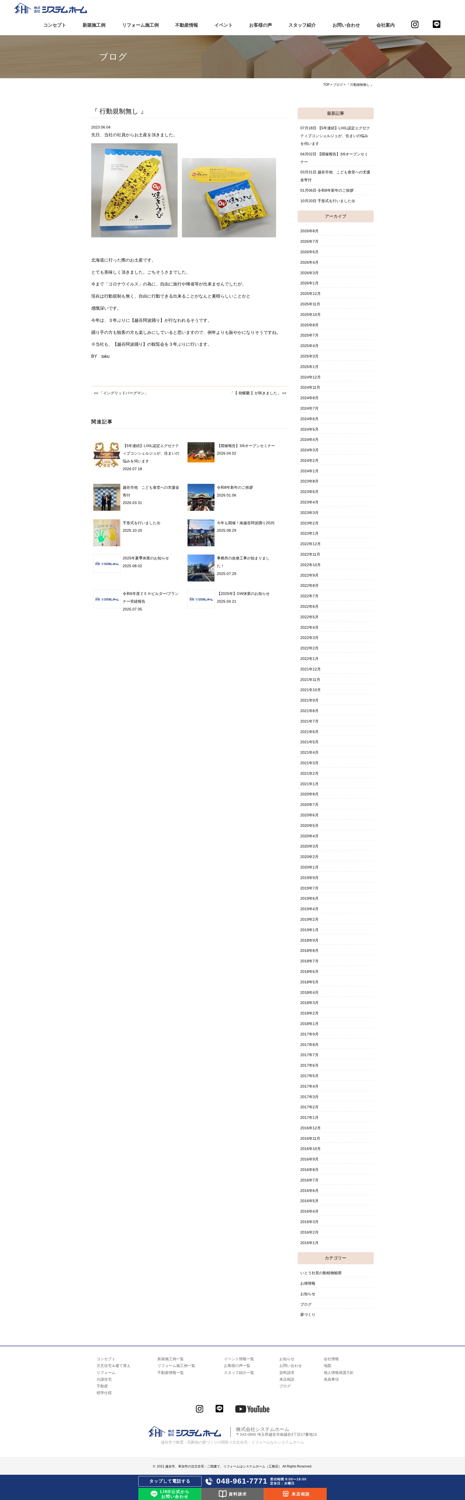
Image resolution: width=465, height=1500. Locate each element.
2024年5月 (309, 429)
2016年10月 (310, 1149)
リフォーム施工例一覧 (176, 1365)
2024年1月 (309, 471)
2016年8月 (309, 1169)
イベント (223, 25)
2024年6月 (309, 419)
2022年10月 (310, 565)
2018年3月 (309, 1003)
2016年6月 (309, 1190)
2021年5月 (309, 742)
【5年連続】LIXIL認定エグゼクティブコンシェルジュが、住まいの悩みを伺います (151, 453)
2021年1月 (309, 784)
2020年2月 (309, 857)
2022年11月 (310, 554)
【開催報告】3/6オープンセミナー (246, 446)
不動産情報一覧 (170, 1372)
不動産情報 (186, 25)
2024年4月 (309, 439)
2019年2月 (309, 919)
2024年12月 (310, 377)
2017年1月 (309, 1117)
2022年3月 (309, 637)
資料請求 (286, 1372)
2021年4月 (309, 752)
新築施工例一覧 (170, 1359)
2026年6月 (309, 252)
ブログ (306, 1304)
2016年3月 (309, 1222)
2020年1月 (309, 867)
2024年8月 (309, 398)
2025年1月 (309, 367)
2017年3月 (309, 1097)
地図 (327, 1365)
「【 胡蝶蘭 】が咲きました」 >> (258, 393)
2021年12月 (310, 669)
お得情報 (307, 1283)
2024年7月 (309, 408)
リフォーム (106, 1372)
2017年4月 (309, 1086)
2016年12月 (310, 1128)
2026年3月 (309, 273)
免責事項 (331, 1379)
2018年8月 (309, 950)
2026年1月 (309, 283)
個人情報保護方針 (339, 1372)
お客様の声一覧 (237, 1365)
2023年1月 (309, 533)
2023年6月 (309, 492)
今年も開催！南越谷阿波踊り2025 (245, 523)
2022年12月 (310, 544)
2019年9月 (309, 878)
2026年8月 (309, 231)
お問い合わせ (346, 25)
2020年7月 (309, 804)
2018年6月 (309, 971)
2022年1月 (309, 658)
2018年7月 (309, 961)
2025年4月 (309, 346)
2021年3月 (309, 763)
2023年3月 (309, 512)
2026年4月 (309, 262)
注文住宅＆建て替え (114, 1365)
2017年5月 (309, 1076)
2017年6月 (309, 1065)
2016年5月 (309, 1201)
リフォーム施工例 (140, 25)
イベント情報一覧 (239, 1359)
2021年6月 (309, 732)
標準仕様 (104, 1393)
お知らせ (307, 1294)
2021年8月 (309, 711)
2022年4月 (309, 627)
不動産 (102, 1386)
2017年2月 (309, 1107)
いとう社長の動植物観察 (321, 1273)
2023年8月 (309, 481)
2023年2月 (309, 523)
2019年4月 (309, 909)
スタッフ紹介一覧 (239, 1372)
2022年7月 (309, 596)
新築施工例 (94, 25)
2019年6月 (309, 898)
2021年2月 (309, 773)
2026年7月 (309, 241)
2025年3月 (309, 356)
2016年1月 (309, 1243)
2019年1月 (309, 930)
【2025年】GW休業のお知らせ (243, 593)
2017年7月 (309, 1055)
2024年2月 (309, 460)
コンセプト (54, 25)
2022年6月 (309, 606)
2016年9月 (309, 1159)
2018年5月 (309, 982)
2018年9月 (309, 940)
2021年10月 (310, 690)
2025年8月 (309, 325)
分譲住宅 (104, 1379)
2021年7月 (309, 721)
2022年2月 (309, 648)
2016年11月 (310, 1138)
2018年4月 (309, 992)
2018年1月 (309, 1024)
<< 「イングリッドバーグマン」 (121, 393)
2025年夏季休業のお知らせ (146, 558)
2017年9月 (309, 1034)
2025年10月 (310, 314)
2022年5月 (309, 617)
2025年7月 (309, 335)
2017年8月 (309, 1044)
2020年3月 (309, 846)
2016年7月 (309, 1180)
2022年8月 (309, 585)
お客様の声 (260, 25)
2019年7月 (309, 888)
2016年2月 (309, 1232)
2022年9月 (309, 575)
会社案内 (385, 25)
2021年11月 (310, 679)
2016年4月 (309, 1211)
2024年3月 (309, 450)
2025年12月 (310, 293)
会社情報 (331, 1359)
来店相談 (286, 1379)
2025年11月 (310, 304)
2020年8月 (309, 794)
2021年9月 (309, 700)
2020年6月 (309, 815)
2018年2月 (309, 1013)
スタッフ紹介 (302, 25)
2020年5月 (309, 825)
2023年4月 (309, 502)
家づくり (307, 1314)
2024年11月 (310, 387)
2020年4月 (309, 836)
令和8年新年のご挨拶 (235, 487)
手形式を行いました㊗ (141, 523)
